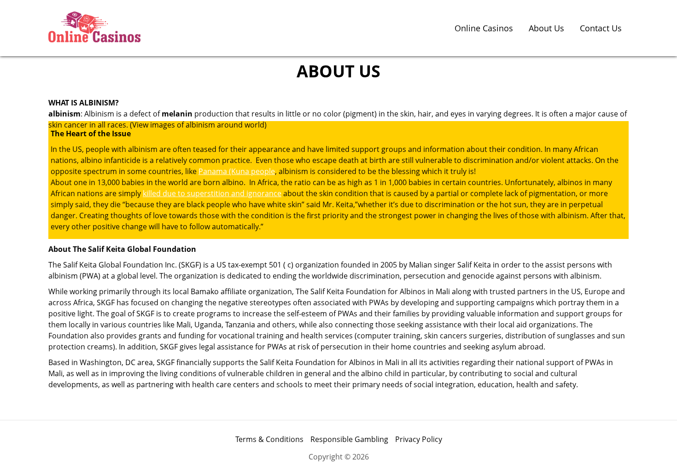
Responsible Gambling (349, 439)
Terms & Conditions (269, 439)
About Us (546, 28)
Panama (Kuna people (236, 171)
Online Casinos (484, 28)
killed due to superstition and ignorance (212, 193)
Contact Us (601, 28)
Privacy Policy (418, 439)
